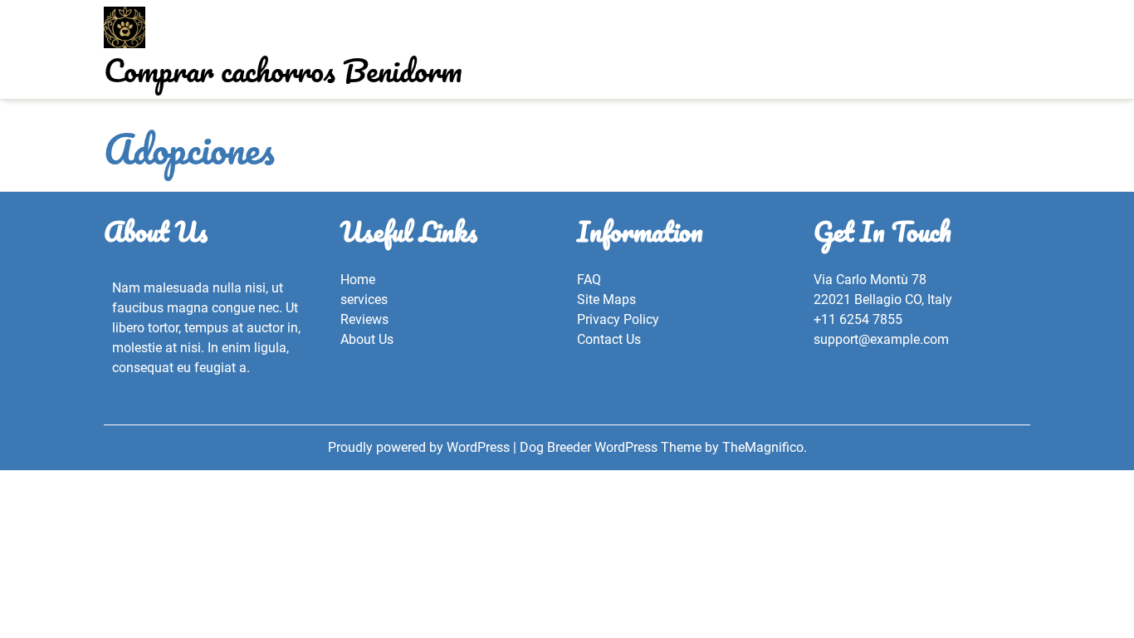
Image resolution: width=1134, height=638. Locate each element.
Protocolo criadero (618, 35)
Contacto (642, 63)
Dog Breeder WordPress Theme (612, 447)
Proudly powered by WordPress (420, 447)
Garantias (494, 63)
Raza (451, 35)
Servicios (569, 63)
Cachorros (517, 35)
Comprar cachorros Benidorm (283, 70)
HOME (396, 35)
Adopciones (723, 35)
